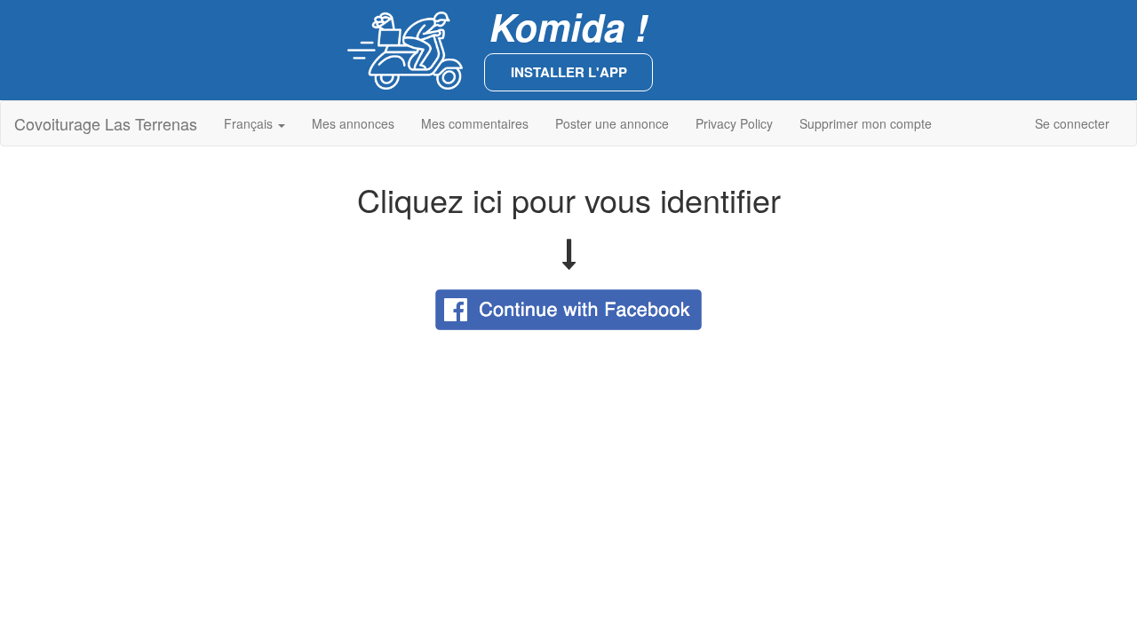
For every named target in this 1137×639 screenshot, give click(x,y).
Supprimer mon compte (865, 123)
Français (250, 123)
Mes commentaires (475, 123)
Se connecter (1072, 123)
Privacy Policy (734, 123)
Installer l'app (569, 72)
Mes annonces (353, 123)
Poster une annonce (612, 123)
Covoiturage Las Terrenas (105, 123)
